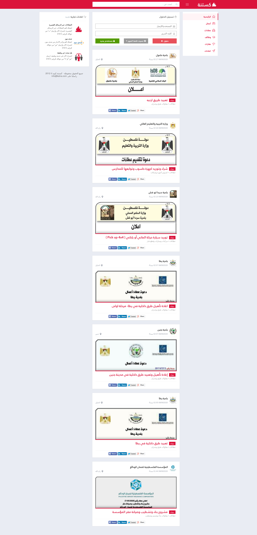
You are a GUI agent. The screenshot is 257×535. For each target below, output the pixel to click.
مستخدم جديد (106, 41)
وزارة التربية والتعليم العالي (154, 124)
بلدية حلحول (162, 55)
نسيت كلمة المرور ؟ (135, 41)
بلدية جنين (163, 329)
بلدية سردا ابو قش (158, 192)
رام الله (98, 128)
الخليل (97, 59)
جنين (97, 334)
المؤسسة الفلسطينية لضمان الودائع (149, 467)
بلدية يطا (163, 261)
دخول (166, 41)
